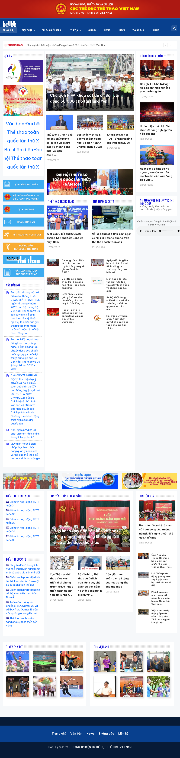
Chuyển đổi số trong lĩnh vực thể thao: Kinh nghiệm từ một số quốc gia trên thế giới (23, 569)
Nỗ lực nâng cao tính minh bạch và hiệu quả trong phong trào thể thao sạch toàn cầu (111, 238)
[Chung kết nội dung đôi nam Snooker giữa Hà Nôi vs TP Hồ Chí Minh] (44, 652)
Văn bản (76, 733)
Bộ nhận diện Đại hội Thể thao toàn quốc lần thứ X (23, 158)
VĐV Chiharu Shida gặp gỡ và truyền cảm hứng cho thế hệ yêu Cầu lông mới (73, 299)
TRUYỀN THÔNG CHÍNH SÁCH (66, 496)
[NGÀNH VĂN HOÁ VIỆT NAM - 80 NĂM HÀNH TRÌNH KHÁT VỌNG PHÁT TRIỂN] (44, 677)
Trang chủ (59, 733)
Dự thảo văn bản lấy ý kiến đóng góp (156, 202)
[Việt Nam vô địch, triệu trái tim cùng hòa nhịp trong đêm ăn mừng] (53, 281)
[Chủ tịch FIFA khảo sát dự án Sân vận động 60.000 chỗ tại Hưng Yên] (90, 82)
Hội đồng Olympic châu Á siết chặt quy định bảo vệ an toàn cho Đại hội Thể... (117, 321)
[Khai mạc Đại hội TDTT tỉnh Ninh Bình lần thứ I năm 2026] (120, 122)
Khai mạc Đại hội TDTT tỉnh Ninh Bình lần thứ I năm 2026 (119, 138)
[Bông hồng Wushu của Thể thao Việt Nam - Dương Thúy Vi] (71, 677)
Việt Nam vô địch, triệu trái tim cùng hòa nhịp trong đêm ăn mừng (73, 283)
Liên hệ (123, 733)
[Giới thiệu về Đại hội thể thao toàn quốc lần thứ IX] (17, 652)
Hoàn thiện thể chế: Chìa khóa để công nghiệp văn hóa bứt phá (156, 130)
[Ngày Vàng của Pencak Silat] (71, 652)
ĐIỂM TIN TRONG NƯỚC (18, 496)
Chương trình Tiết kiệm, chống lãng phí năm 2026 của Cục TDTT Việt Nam (66, 45)
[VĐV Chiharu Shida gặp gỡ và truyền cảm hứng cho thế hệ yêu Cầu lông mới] (53, 296)
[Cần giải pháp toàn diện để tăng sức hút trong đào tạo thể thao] (118, 563)
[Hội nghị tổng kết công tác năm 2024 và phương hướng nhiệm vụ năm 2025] (17, 677)
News (90, 733)
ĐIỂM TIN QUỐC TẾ (16, 559)
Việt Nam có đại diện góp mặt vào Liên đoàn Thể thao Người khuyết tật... (160, 616)
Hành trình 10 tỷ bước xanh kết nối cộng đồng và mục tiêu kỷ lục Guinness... (72, 315)
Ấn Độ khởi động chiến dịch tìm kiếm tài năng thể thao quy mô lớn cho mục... (117, 303)
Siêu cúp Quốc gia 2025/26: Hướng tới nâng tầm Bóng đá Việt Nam (65, 238)
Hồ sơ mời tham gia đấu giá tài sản (25, 45)
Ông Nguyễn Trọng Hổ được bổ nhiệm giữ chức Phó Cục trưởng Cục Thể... (161, 561)
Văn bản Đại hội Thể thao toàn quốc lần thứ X (23, 132)
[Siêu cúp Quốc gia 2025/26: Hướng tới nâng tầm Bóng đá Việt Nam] (67, 218)
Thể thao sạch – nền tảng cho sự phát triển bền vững (21, 622)
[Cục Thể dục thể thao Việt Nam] (9, 24)
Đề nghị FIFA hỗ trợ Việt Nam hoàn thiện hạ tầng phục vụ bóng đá (155, 87)
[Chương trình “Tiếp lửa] (53, 262)
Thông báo (106, 733)
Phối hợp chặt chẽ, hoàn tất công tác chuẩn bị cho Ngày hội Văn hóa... (160, 598)
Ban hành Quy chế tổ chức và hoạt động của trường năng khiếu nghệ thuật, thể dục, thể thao (85, 536)
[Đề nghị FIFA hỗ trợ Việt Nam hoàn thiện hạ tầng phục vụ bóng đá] (157, 60)
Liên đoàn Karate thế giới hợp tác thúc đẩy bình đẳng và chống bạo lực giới (117, 284)
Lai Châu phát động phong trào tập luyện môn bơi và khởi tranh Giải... (161, 579)
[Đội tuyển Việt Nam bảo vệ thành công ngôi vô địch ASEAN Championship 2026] (90, 122)
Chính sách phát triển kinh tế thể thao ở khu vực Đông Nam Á (23, 593)
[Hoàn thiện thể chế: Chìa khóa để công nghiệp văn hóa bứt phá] (157, 102)
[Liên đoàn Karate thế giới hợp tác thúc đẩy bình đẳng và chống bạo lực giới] (97, 281)
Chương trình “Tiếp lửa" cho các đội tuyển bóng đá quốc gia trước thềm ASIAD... (73, 266)
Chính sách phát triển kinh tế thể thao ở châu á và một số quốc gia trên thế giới (23, 581)
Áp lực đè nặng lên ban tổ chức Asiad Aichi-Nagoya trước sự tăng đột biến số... (117, 266)
